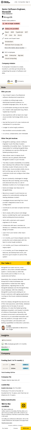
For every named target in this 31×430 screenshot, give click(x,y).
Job (11, 81)
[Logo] (5, 2)
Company (21, 81)
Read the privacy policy (7, 422)
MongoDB (6, 12)
